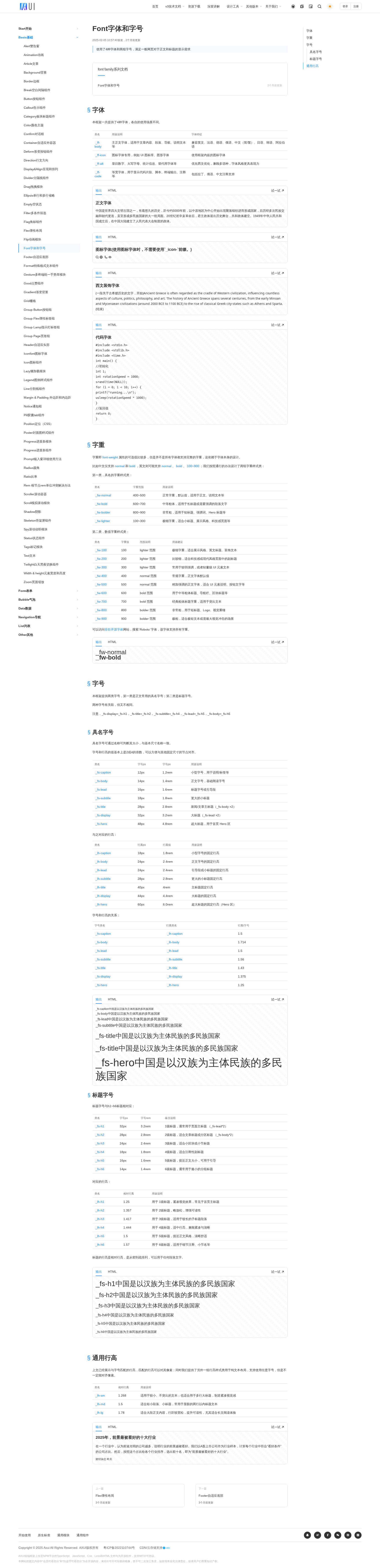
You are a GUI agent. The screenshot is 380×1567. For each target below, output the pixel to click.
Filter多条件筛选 (35, 213)
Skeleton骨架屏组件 (37, 520)
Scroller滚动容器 (35, 494)
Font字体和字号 (35, 248)
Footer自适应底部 (36, 257)
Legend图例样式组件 (38, 380)
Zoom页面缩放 (34, 582)
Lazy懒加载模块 (35, 371)
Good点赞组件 (34, 283)
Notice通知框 (33, 406)
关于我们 (271, 6)
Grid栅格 (30, 301)
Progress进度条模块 (38, 441)
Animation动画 (34, 55)
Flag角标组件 (33, 222)
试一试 (276, 190)
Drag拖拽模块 (33, 186)
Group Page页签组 (37, 336)
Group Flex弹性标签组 (39, 318)
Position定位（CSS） (38, 424)
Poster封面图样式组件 (39, 432)
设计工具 (233, 6)
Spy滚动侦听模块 (36, 529)
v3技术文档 (173, 6)
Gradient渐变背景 (36, 292)
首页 (155, 6)
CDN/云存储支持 (151, 1547)
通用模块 (63, 1535)
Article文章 (31, 63)
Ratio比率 (30, 476)
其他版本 (252, 6)
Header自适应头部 (36, 345)
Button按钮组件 (34, 99)
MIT (141, 1556)
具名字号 (316, 52)
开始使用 (24, 1535)
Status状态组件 (34, 538)
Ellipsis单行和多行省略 (39, 195)
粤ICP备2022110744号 (119, 1547)
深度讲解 (213, 6)
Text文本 (30, 555)
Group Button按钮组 (38, 309)
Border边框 (31, 81)
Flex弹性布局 (33, 230)
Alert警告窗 (31, 46)
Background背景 (35, 72)
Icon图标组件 (33, 362)
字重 (309, 38)
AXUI (82, 1547)
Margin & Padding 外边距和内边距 (47, 397)
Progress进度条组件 (38, 450)
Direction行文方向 (36, 160)
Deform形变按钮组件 (38, 151)
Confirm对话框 (34, 134)
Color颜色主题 (34, 125)
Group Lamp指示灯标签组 (42, 327)
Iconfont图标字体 (35, 353)
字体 (309, 31)
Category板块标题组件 (39, 116)
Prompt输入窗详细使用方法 (43, 459)
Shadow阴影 (32, 511)
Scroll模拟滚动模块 (37, 503)
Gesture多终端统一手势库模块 (45, 274)
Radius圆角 (32, 468)
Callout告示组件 (35, 107)
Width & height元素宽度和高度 (45, 573)
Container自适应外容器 (40, 143)
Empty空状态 (33, 204)
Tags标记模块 (33, 547)
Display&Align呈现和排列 (41, 169)
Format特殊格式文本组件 (41, 265)
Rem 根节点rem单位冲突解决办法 (47, 485)
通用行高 (312, 66)
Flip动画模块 (32, 239)
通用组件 (83, 1535)
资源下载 (194, 6)
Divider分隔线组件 (36, 178)
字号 (309, 45)
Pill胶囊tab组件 (34, 415)
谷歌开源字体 (114, 629)
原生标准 (44, 1535)
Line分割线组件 (34, 388)
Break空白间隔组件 (37, 90)
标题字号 (316, 59)
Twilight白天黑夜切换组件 (41, 564)
